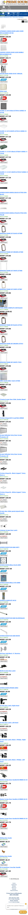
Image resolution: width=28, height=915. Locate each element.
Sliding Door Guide (6, 838)
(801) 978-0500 (14, 895)
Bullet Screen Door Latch (7, 671)
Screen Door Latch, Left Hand (9, 722)
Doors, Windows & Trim (6, 17)
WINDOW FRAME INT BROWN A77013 (11, 343)
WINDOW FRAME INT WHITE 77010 (10, 362)
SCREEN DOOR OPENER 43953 (9, 688)
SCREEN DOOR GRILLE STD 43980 (10, 582)
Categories (14, 884)
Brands (14, 886)
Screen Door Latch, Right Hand (9, 705)
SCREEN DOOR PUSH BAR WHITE (10, 636)
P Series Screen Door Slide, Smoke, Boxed (13, 399)
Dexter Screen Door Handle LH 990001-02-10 (13, 799)
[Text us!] (23, 912)
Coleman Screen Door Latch (8, 530)
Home (14, 883)
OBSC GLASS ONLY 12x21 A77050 (10, 381)
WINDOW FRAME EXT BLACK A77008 (11, 233)
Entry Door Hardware (18, 17)
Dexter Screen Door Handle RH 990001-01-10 (13, 780)
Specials (14, 889)
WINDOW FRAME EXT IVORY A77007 (11, 289)
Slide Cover (3, 91)
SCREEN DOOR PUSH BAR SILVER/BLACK (12, 618)
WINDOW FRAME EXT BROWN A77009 (11, 252)
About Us (14, 887)
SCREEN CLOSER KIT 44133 (8, 600)
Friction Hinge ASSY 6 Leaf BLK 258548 (12, 418)
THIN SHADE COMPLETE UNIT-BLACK (11, 308)
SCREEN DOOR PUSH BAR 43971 (9, 547)
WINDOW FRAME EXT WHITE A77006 (11, 270)
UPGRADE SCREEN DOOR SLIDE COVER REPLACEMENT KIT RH (11, 32)
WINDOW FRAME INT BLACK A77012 (11, 325)
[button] (26, 10)
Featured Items (14, 890)
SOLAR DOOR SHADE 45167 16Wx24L (11, 73)
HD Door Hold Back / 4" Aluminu (10, 653)
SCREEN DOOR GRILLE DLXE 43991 (10, 565)
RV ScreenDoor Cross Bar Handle (10, 867)
